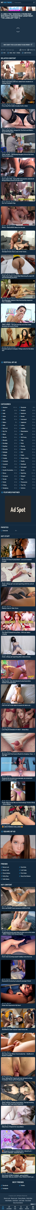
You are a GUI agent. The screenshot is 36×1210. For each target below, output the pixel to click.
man (11, 52)
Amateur (10, 407)
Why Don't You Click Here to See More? (17, 45)
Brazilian (10, 446)
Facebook (5, 1185)
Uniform (28, 488)
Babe (10, 419)
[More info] (34, 78)
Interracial (28, 419)
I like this (24, 50)
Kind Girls (23, 867)
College (10, 455)
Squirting (28, 473)
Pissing (28, 446)
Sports (28, 470)
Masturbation (28, 431)
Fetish (10, 482)
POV (4, 52)
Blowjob (10, 440)
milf (14, 52)
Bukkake (10, 452)
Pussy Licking (28, 458)
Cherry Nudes (6, 873)
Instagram (5, 1188)
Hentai (28, 416)
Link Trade (24, 870)
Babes (10, 422)
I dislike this (32, 50)
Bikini (10, 434)
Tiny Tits (28, 485)
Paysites (27, 1208)
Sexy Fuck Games (25, 876)
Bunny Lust (6, 867)
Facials (10, 479)
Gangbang (10, 488)
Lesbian (28, 428)
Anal (10, 410)
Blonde (10, 437)
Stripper (28, 476)
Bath (10, 425)
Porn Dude (24, 873)
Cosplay (10, 458)
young (18, 52)
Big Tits (10, 431)
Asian (10, 416)
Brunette (10, 449)
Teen (28, 479)
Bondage (10, 443)
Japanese (28, 422)
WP (6, 2)
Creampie (10, 461)
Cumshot (10, 464)
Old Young (28, 437)
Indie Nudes (6, 879)
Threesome (28, 482)
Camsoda (10, 530)
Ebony (10, 473)
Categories (9, 1208)
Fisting (10, 485)
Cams (33, 1208)
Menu (32, 1204)
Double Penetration (10, 470)
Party (28, 443)
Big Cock (10, 428)
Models (21, 1208)
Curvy (10, 467)
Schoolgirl (28, 467)
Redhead (28, 464)
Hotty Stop (5, 876)
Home (3, 1208)
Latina (28, 425)
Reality (28, 461)
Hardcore (28, 413)
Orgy (28, 440)
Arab (10, 413)
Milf (28, 434)
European (10, 476)
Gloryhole (28, 407)
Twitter (23, 1185)
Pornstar (28, 449)
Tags (15, 1208)
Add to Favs (27, 52)
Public (28, 455)
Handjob (28, 410)
